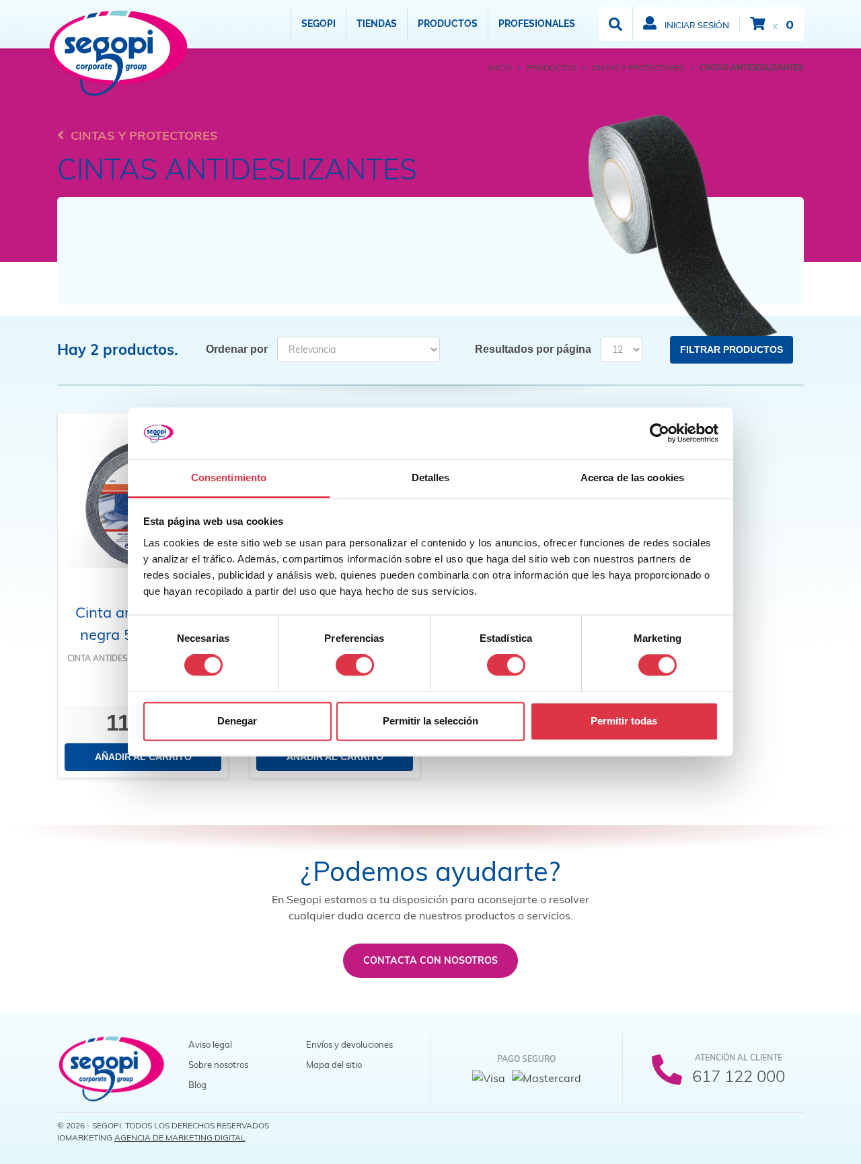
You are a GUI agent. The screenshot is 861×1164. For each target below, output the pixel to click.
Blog (197, 1084)
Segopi (318, 23)
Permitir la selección (430, 720)
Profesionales (536, 23)
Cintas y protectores (144, 135)
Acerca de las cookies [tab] (632, 477)
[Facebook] (738, 1130)
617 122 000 (738, 1076)
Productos (448, 23)
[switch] (355, 665)
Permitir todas (624, 720)
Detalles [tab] (431, 477)
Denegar (237, 720)
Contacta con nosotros (430, 960)
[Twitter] (765, 1130)
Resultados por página (533, 349)
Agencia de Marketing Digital (180, 1137)
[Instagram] (792, 1130)
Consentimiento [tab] (228, 477)
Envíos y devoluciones (349, 1044)
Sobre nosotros (218, 1064)
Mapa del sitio (334, 1064)
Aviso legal (210, 1044)
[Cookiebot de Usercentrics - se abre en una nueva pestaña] (659, 433)
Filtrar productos (731, 349)
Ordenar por (237, 349)
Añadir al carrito (143, 756)
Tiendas (377, 23)
